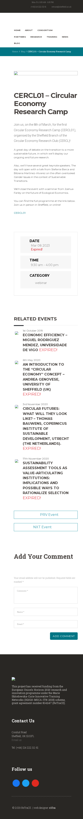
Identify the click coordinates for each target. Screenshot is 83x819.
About (29, 30)
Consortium (45, 30)
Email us (17, 740)
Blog (17, 43)
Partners (20, 37)
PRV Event (49, 515)
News (65, 37)
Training (52, 37)
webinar (41, 283)
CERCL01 (20, 212)
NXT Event (42, 527)
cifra (52, 807)
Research (36, 37)
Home (17, 30)
